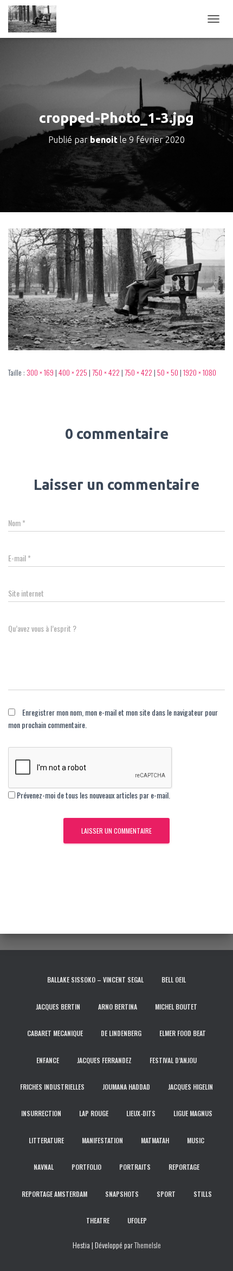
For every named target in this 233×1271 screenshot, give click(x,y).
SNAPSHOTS (122, 1193)
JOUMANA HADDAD (126, 1086)
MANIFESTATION (102, 1140)
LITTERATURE (46, 1140)
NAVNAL (44, 1166)
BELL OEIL (173, 979)
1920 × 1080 (199, 372)
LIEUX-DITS (141, 1113)
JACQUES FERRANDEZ (104, 1060)
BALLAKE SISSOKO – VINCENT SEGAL (95, 979)
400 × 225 (73, 372)
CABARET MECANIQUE (55, 1033)
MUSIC (195, 1140)
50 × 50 (167, 372)
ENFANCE (47, 1060)
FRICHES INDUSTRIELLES (52, 1086)
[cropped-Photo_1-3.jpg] (116, 288)
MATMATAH (155, 1140)
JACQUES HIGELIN (190, 1086)
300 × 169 (40, 372)
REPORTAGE (184, 1166)
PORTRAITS (135, 1166)
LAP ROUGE (93, 1113)
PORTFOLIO (86, 1166)
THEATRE (97, 1220)
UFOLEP (137, 1220)
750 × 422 (106, 372)
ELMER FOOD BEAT (182, 1033)
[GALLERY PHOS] (36, 18)
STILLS (202, 1193)
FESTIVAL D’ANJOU (173, 1060)
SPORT (166, 1193)
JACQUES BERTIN (58, 1006)
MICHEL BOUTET (176, 1006)
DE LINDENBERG (121, 1033)
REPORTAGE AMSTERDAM (54, 1193)
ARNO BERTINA (117, 1006)
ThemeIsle (147, 1244)
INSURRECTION (41, 1113)
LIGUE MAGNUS (192, 1113)
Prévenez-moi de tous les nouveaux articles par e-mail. (93, 795)
